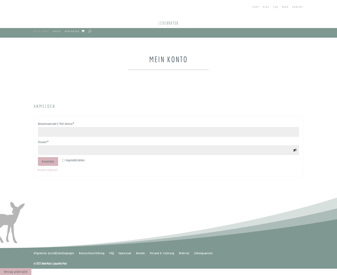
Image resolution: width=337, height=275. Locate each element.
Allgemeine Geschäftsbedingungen (54, 253)
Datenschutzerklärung (92, 253)
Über (285, 7)
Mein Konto (41, 31)
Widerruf (184, 253)
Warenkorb (72, 31)
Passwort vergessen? (47, 170)
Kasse (57, 31)
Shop (256, 7)
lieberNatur (168, 23)
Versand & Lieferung (162, 253)
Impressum (125, 253)
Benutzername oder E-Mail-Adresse (61, 124)
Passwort (49, 142)
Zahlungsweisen (203, 253)
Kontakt (297, 7)
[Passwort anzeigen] (295, 150)
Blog (266, 7)
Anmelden (48, 161)
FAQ (275, 7)
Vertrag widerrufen (16, 272)
